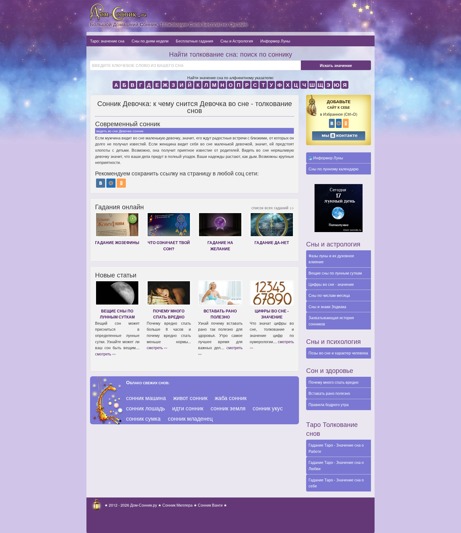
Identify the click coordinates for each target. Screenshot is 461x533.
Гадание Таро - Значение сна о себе (336, 483)
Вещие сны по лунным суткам (335, 273)
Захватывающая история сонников (331, 321)
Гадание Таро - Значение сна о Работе (336, 448)
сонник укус (268, 408)
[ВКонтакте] (100, 183)
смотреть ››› (105, 354)
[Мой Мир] (110, 183)
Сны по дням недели (150, 41)
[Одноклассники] (121, 183)
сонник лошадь (145, 408)
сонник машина (146, 398)
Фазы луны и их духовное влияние (331, 259)
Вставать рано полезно (329, 393)
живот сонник (190, 398)
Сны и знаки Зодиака (327, 306)
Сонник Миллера (177, 505)
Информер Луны (275, 41)
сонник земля (228, 408)
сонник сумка (143, 418)
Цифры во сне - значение (331, 284)
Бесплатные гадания (194, 41)
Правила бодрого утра (329, 404)
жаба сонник (231, 398)
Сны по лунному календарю (333, 169)
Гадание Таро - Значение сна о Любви (336, 465)
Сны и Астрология (236, 41)
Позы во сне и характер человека (338, 353)
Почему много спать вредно (333, 382)
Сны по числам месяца (329, 295)
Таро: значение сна (107, 41)
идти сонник (187, 408)
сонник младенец (190, 418)
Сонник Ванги (210, 505)
